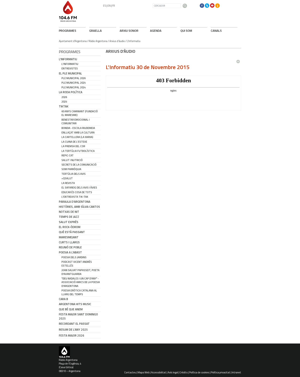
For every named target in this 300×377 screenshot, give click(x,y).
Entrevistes (69, 68)
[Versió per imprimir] (238, 60)
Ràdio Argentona (98, 41)
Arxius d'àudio (117, 41)
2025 (64, 102)
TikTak (63, 106)
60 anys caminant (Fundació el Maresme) (79, 113)
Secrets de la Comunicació (79, 165)
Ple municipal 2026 (73, 78)
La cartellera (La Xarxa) (77, 137)
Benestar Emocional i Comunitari (75, 121)
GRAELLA (95, 30)
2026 (64, 97)
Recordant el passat (74, 323)
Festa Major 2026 (71, 335)
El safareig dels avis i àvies (79, 188)
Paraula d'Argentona (74, 201)
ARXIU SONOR (129, 30)
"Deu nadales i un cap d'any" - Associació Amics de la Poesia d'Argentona (80, 282)
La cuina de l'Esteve (74, 142)
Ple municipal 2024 (73, 87)
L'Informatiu (133, 41)
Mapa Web (143, 372)
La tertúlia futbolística (78, 151)
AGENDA (155, 30)
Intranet (236, 372)
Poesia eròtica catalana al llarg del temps (79, 292)
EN (109, 6)
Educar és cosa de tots (76, 192)
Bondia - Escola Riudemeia (78, 128)
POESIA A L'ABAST (70, 252)
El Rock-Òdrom (69, 227)
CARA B (63, 299)
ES (104, 6)
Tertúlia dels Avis (73, 174)
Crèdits (184, 372)
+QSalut (67, 178)
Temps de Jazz (69, 217)
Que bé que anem (71, 309)
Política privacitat (220, 372)
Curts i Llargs (69, 242)
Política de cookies (199, 372)
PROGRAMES (67, 30)
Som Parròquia (71, 169)
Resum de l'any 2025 (73, 329)
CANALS (216, 30)
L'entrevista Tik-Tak (74, 197)
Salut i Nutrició (72, 160)
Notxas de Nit (69, 212)
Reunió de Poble (70, 247)
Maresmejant (68, 237)
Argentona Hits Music (75, 304)
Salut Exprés (68, 222)
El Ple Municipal (70, 73)
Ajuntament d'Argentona (73, 41)
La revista (68, 183)
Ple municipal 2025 (73, 83)
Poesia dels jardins (73, 257)
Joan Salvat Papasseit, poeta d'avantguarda (80, 272)
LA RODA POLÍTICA (70, 92)
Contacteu (130, 372)
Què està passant (72, 232)
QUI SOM (186, 30)
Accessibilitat (158, 372)
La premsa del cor (73, 146)
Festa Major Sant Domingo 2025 (78, 316)
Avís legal (173, 372)
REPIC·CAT (67, 155)
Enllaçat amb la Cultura (78, 133)
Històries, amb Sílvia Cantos (79, 206)
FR (113, 6)
